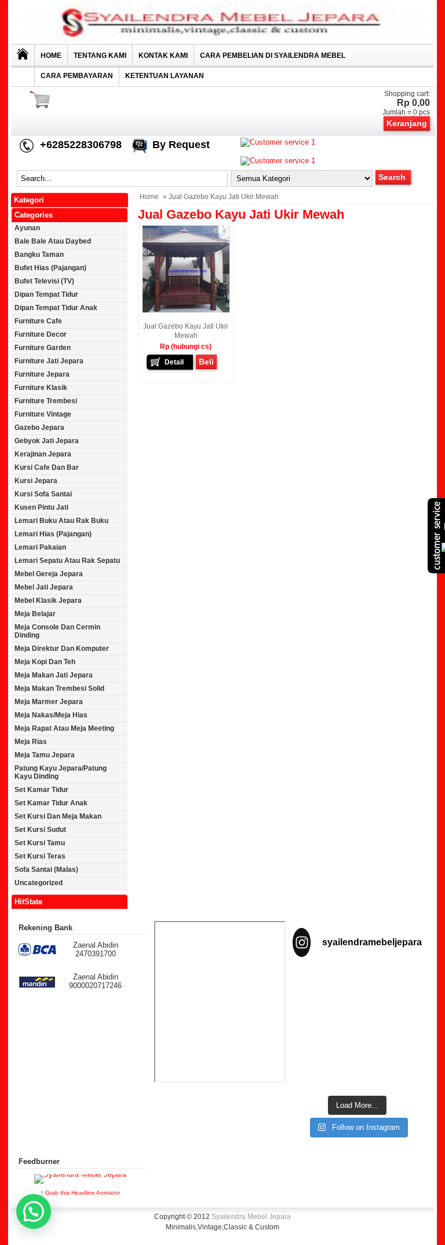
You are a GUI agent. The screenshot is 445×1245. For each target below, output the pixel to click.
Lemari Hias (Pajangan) (53, 534)
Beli (206, 361)
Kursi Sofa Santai (43, 494)
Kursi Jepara (35, 481)
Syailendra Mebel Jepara (251, 1217)
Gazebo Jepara (39, 427)
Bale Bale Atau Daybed (52, 241)
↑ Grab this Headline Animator (80, 1192)
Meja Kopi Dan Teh (44, 662)
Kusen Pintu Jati (41, 507)
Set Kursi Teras (39, 856)
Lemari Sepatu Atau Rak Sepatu (67, 561)
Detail (174, 362)
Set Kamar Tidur (41, 790)
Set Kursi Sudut (40, 830)
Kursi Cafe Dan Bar (46, 467)
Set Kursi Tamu (39, 843)
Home (51, 55)
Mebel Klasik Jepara (48, 600)
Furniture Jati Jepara (48, 361)
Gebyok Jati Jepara (46, 441)
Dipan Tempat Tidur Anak (55, 308)
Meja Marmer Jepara (48, 702)
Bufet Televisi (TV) (44, 281)
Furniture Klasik (40, 388)
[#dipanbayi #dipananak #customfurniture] (324, 988)
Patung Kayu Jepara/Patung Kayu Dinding (60, 772)
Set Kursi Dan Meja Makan (57, 816)
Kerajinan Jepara (42, 454)
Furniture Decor (40, 334)
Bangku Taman (39, 255)
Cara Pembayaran (77, 76)
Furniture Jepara (42, 374)
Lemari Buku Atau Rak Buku (61, 521)
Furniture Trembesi (45, 401)
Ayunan (27, 228)
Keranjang (406, 123)
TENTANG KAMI (100, 55)
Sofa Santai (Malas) (46, 869)
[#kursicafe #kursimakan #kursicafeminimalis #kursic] (391, 1068)
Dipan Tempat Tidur (46, 294)
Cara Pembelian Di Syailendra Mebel (272, 55)
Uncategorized (38, 883)
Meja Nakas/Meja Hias (50, 715)
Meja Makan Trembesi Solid (59, 688)
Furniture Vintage (42, 414)
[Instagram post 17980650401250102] (324, 1028)
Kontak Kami (163, 55)
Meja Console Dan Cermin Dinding (57, 631)
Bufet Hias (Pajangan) (50, 268)
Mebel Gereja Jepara (48, 574)
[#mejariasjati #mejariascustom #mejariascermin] (391, 1028)
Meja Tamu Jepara (44, 755)
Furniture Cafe (38, 321)
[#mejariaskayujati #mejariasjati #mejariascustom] (324, 1068)
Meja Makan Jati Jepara (53, 675)
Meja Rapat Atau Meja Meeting (64, 728)
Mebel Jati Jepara (43, 587)
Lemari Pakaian (40, 547)
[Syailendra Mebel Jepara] (222, 39)
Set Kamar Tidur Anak (50, 803)
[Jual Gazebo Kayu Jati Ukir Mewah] (186, 310)
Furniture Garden (42, 348)
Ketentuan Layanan (164, 76)
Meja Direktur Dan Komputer (61, 648)
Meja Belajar (35, 614)
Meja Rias (30, 742)
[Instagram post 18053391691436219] (391, 988)
